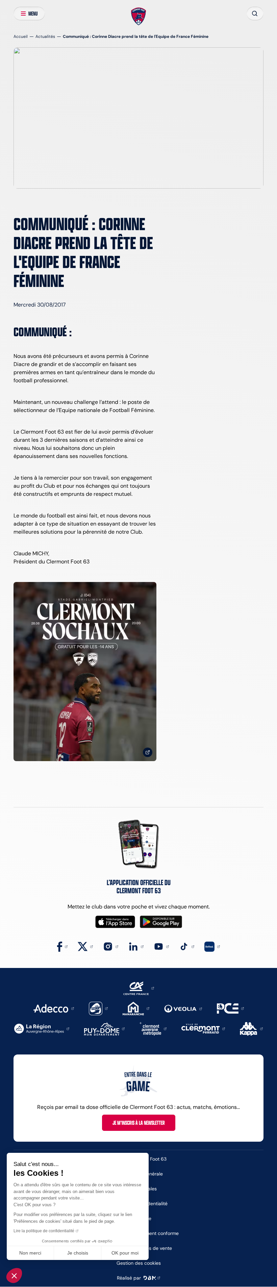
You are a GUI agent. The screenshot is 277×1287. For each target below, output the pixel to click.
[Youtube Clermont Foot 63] (161, 946)
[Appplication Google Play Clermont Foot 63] (161, 922)
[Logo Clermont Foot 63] (138, 16)
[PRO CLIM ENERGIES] (230, 1008)
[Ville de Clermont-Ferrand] (203, 1028)
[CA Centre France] (138, 988)
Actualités (45, 36)
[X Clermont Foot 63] (85, 946)
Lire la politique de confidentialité (44, 1231)
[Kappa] (251, 1028)
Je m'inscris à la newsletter (138, 1122)
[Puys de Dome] (104, 1028)
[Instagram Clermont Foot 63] (110, 946)
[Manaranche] (136, 1008)
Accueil (21, 36)
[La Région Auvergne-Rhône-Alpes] (41, 1028)
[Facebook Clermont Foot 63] (62, 946)
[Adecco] (53, 1008)
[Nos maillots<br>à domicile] (85, 671)
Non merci (30, 1253)
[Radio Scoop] (98, 1008)
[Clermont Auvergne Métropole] (153, 1028)
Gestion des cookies (139, 1263)
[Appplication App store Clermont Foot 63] (115, 922)
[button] (14, 1275)
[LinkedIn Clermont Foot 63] (136, 946)
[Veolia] (183, 1008)
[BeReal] (212, 946)
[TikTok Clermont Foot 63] (186, 946)
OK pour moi (124, 1253)
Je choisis (77, 1253)
